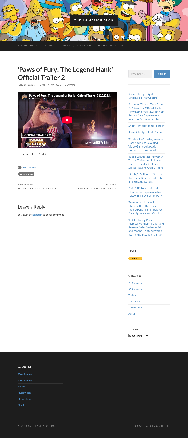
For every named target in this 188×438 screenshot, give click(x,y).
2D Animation (25, 46)
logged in (37, 214)
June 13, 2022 (25, 85)
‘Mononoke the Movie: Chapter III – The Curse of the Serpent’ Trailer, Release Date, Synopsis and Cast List (145, 208)
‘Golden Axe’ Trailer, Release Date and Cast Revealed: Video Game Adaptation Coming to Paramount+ (145, 144)
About (122, 46)
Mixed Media (105, 46)
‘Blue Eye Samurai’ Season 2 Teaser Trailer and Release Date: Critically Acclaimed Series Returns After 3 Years (145, 162)
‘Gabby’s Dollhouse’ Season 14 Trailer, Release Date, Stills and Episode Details (146, 178)
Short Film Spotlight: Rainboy (146, 125)
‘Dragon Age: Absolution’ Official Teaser (95, 187)
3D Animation (47, 46)
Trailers (66, 46)
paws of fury (26, 174)
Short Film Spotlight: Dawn (145, 132)
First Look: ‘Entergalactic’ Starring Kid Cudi (41, 187)
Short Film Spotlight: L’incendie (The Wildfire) (143, 95)
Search (162, 73)
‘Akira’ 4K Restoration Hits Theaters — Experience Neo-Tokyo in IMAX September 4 (145, 192)
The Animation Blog (94, 20)
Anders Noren (154, 426)
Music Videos (84, 46)
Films (25, 167)
